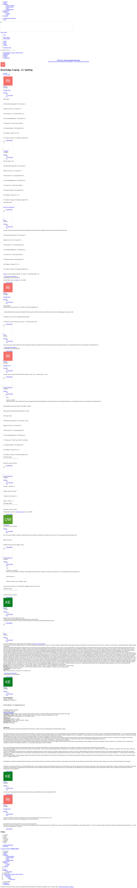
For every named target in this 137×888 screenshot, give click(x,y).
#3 (6, 228)
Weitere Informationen (64, 886)
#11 (7, 615)
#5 (6, 342)
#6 (6, 372)
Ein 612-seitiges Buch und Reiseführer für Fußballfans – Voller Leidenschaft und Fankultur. (68, 61)
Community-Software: (10, 848)
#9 (6, 532)
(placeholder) (9, 871)
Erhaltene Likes (6, 90)
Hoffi (17, 280)
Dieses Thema (4, 32)
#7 (6, 395)
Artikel (5, 41)
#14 (7, 789)
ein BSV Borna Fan (20, 511)
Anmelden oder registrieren (9, 18)
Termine (5, 45)
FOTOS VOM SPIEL (8, 712)
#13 (7, 695)
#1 (6, 96)
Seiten (4, 42)
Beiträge (5, 92)
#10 (7, 565)
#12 (7, 641)
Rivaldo (5, 73)
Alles (4, 34)
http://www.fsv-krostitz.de (10, 276)
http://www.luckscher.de (8, 207)
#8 (6, 484)
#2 (6, 158)
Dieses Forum (6, 38)
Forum (4, 43)
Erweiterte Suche (7, 47)
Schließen (71, 886)
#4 (6, 303)
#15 (7, 815)
